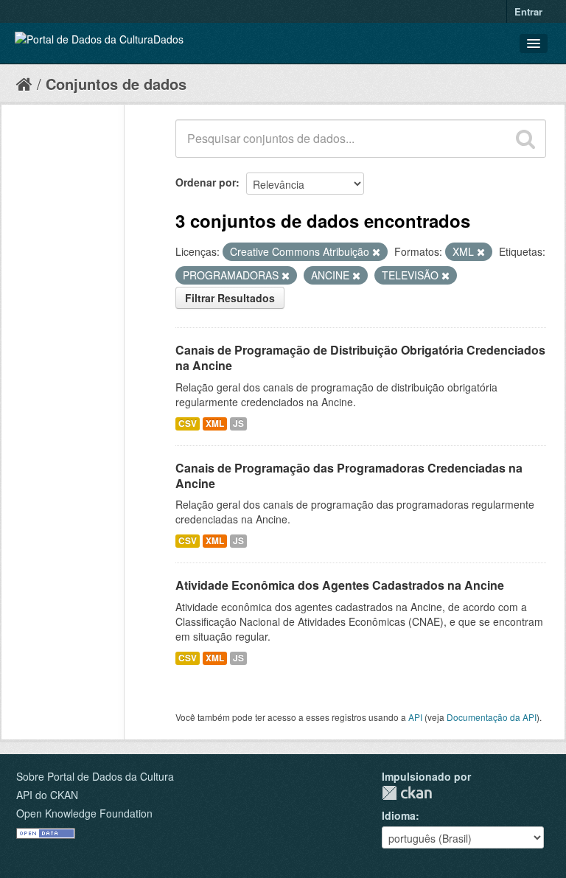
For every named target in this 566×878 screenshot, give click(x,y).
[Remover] (376, 252)
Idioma (399, 815)
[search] (525, 139)
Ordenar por (205, 182)
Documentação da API (492, 717)
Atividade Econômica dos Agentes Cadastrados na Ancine (339, 584)
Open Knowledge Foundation (84, 813)
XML (215, 423)
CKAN (407, 793)
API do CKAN (47, 794)
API (415, 717)
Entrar (528, 11)
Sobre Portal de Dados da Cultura (95, 776)
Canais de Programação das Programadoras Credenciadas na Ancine (349, 475)
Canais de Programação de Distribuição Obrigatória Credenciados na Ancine (360, 357)
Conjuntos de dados (116, 83)
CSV (187, 423)
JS (238, 423)
